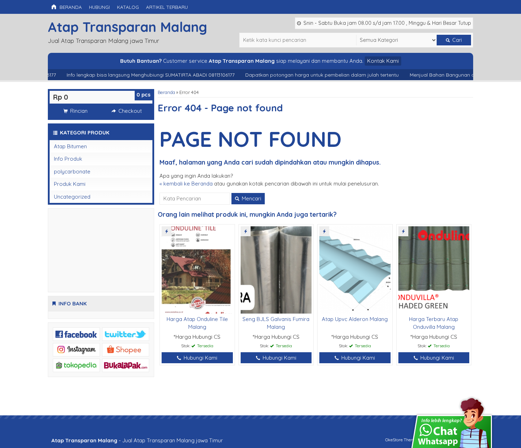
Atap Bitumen (70, 146)
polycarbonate (72, 171)
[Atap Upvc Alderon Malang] (355, 269)
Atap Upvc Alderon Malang (355, 319)
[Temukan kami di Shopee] (125, 349)
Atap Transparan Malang (127, 26)
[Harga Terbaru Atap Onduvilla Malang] (434, 269)
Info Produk (68, 158)
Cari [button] (456, 40)
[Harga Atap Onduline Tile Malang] (197, 269)
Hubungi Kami (199, 357)
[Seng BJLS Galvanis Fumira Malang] (276, 269)
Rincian (78, 110)
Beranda (70, 7)
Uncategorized (72, 196)
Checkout (129, 110)
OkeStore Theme (401, 439)
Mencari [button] (250, 198)
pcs (143, 94)
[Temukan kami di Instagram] (76, 349)
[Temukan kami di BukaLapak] (125, 364)
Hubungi (99, 7)
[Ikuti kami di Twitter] (125, 333)
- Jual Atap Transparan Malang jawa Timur (137, 440)
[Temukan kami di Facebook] (76, 333)
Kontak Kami (383, 60)
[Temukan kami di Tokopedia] (76, 364)
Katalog (128, 7)
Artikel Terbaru (167, 7)
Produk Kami (69, 184)
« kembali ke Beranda (186, 183)
